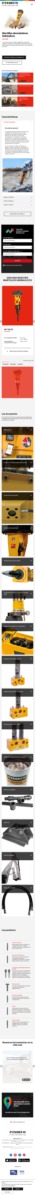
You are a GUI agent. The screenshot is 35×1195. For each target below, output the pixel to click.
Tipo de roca (7, 244)
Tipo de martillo (8, 237)
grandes (20, 364)
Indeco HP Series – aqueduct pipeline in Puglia (24, 99)
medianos (13, 364)
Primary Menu (31, 4)
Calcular (17, 260)
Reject (18, 1189)
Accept (7, 1189)
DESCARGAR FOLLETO (12, 62)
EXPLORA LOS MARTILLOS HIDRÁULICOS (14, 57)
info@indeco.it (20, 1141)
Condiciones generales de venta (20, 1147)
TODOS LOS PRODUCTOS (18, 1122)
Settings (7, 1192)
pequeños (6, 364)
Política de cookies (20, 1148)
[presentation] (1, 321)
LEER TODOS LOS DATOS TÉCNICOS (18, 351)
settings (13, 1185)
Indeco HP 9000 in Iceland (25, 85)
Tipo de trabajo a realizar (11, 251)
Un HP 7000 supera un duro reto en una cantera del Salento (25, 75)
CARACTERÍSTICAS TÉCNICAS (17, 213)
